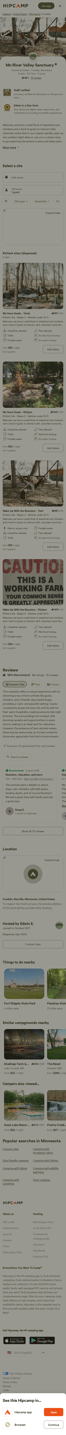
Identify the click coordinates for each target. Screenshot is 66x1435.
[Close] (33, 717)
